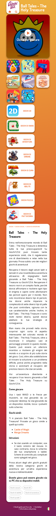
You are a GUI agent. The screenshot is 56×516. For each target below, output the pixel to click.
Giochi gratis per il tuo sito (23, 507)
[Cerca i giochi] (16, 12)
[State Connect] (28, 66)
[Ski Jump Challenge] (28, 81)
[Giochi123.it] (9, 12)
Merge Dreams (21, 432)
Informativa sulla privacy (28, 509)
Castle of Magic (21, 429)
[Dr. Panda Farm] (13, 81)
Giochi (11, 227)
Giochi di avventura (33, 227)
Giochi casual (19, 227)
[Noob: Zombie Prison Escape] (13, 96)
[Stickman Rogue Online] (28, 96)
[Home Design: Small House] (42, 81)
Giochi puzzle (15, 498)
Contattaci (38, 507)
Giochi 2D (27, 488)
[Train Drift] (42, 66)
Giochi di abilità (15, 493)
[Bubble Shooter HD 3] (13, 66)
